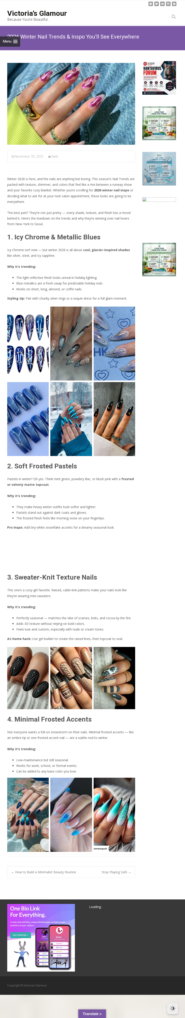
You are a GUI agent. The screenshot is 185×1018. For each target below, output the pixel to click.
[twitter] (156, 5)
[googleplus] (174, 5)
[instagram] (168, 5)
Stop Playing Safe (116, 872)
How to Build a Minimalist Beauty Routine (43, 872)
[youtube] (162, 5)
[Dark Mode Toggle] (172, 1008)
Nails (54, 156)
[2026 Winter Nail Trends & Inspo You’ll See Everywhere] (71, 104)
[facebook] (150, 5)
